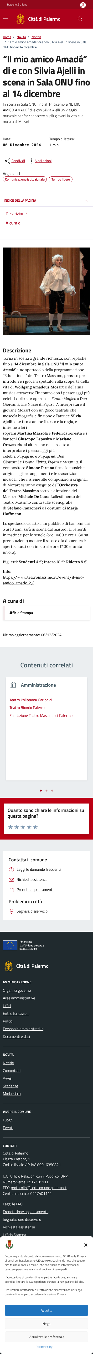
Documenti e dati (16, 1036)
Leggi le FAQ (13, 1204)
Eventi (8, 1127)
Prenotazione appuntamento (25, 1212)
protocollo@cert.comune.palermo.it (39, 1188)
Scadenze (10, 1086)
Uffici (7, 1006)
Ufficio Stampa (21, 613)
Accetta (46, 1310)
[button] (85, 1244)
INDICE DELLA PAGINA (20, 200)
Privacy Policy (44, 1347)
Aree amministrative (19, 998)
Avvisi (7, 1078)
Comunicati (12, 1070)
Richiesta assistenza (19, 1227)
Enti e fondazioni (16, 1013)
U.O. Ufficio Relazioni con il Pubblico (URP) (35, 1176)
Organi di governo (17, 990)
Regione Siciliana (17, 4)
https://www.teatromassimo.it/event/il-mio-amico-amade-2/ (43, 580)
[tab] (41, 791)
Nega (46, 1323)
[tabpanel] (46, 731)
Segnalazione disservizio (22, 1219)
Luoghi (8, 1120)
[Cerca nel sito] (80, 19)
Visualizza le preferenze (46, 1337)
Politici (8, 1021)
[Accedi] (83, 5)
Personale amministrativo (23, 1029)
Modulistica (12, 1093)
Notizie (8, 1063)
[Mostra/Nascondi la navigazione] (6, 18)
